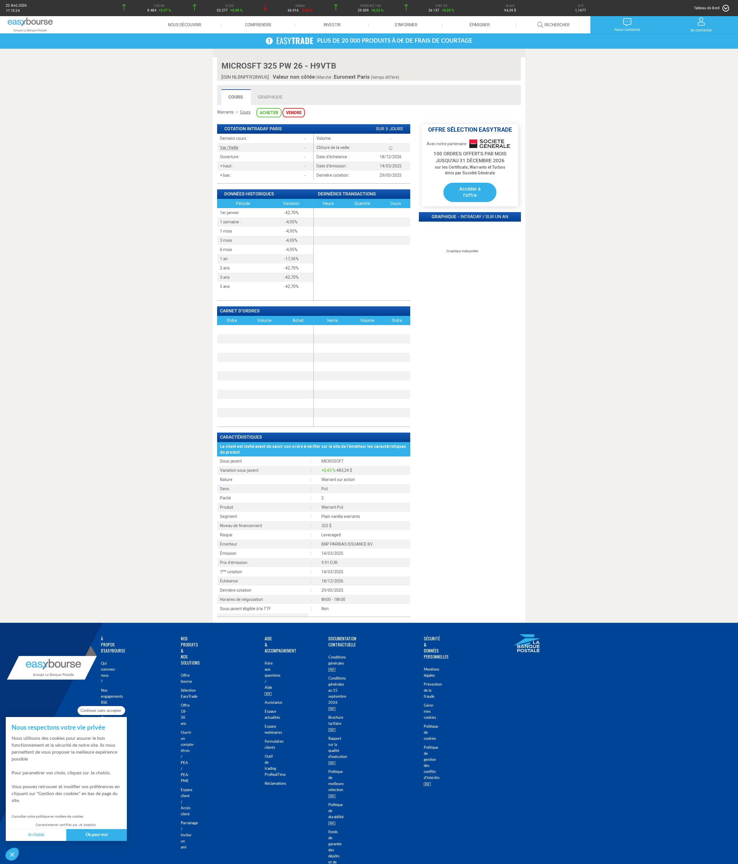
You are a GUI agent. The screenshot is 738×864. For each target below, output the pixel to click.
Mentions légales (428, 673)
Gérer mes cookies (428, 712)
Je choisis (36, 835)
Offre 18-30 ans (184, 715)
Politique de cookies (428, 733)
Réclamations (266, 784)
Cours (235, 97)
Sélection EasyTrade (184, 694)
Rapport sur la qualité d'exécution (333, 748)
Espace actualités (266, 715)
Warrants (225, 112)
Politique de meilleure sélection (333, 781)
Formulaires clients (266, 745)
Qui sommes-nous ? (104, 673)
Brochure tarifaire (333, 721)
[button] (12, 854)
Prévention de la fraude (428, 691)
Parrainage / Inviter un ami (184, 835)
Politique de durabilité (333, 811)
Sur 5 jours (389, 129)
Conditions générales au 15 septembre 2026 (333, 691)
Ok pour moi (97, 835)
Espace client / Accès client (184, 802)
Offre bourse (184, 679)
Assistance (266, 703)
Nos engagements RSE (104, 697)
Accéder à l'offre (470, 192)
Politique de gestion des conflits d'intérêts (428, 763)
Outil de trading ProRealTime (266, 766)
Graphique (270, 97)
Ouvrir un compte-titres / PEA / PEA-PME (184, 757)
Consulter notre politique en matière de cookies (47, 816)
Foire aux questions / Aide (266, 676)
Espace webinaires (266, 730)
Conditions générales (333, 660)
